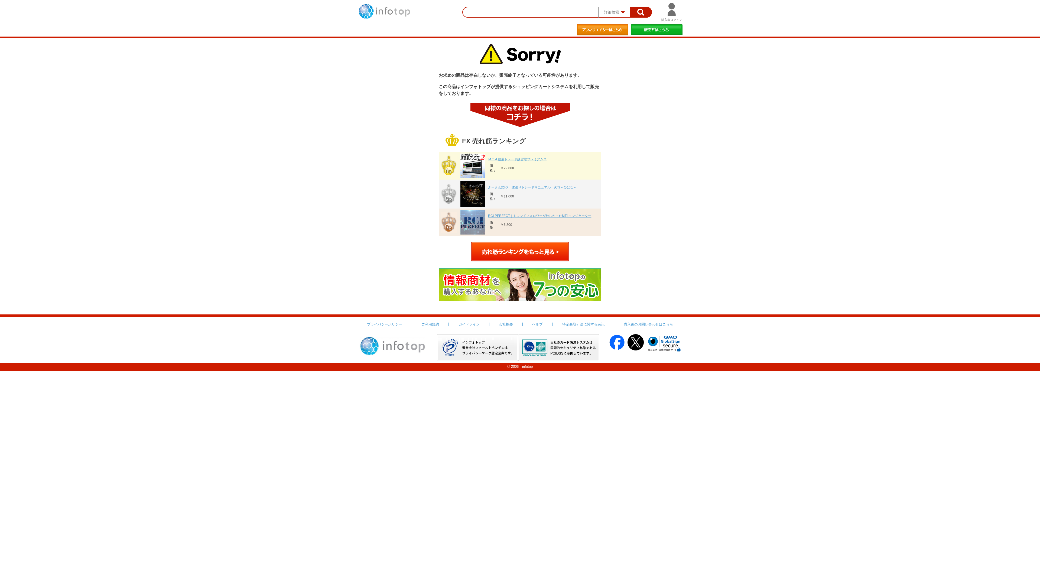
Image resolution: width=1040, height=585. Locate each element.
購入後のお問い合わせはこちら (648, 324)
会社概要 (506, 324)
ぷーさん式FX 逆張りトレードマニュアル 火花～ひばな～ (532, 187)
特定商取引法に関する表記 (583, 324)
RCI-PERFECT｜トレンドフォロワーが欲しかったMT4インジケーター (539, 216)
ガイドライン (469, 324)
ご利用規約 (430, 324)
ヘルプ (537, 324)
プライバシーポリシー (384, 324)
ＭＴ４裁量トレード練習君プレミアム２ (517, 159)
